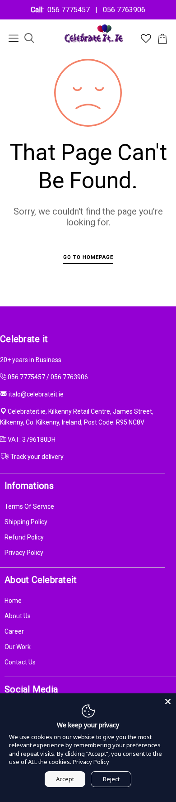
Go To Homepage (88, 257)
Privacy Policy (24, 552)
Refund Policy (24, 537)
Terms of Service (29, 506)
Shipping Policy (26, 521)
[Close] (167, 701)
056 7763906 (122, 9)
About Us (18, 616)
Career (14, 631)
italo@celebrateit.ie (36, 394)
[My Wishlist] (146, 40)
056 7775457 (70, 9)
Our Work (18, 646)
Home (13, 600)
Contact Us (20, 662)
